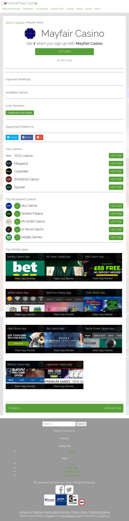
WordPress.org (71, 474)
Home (9, 22)
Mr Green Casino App (58, 256)
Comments (71, 471)
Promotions (28, 9)
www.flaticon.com (71, 515)
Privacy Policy (80, 512)
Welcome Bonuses (11, 9)
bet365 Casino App (19, 256)
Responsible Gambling (57, 512)
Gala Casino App (17, 328)
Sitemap (38, 512)
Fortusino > (14, 408)
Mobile (79, 9)
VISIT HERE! (64, 51)
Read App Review (25, 278)
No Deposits (42, 9)
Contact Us (25, 512)
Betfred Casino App (19, 364)
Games (88, 9)
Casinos (70, 9)
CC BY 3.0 (103, 515)
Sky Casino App (55, 328)
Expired (71, 450)
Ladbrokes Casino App (59, 364)
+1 (40, 137)
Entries (71, 467)
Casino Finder (57, 9)
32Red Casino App (18, 292)
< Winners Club (112, 408)
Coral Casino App (95, 292)
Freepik (50, 515)
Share (28, 137)
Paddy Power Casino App (99, 328)
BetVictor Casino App (58, 292)
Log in (71, 463)
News (97, 9)
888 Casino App (94, 256)
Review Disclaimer (100, 512)
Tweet (13, 137)
